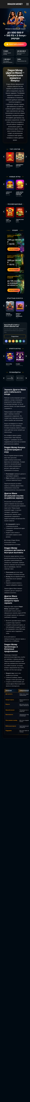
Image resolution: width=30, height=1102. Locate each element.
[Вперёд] (26, 156)
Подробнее (14, 336)
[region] (15, 161)
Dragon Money (15, 4)
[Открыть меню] (27, 4)
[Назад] (3, 156)
